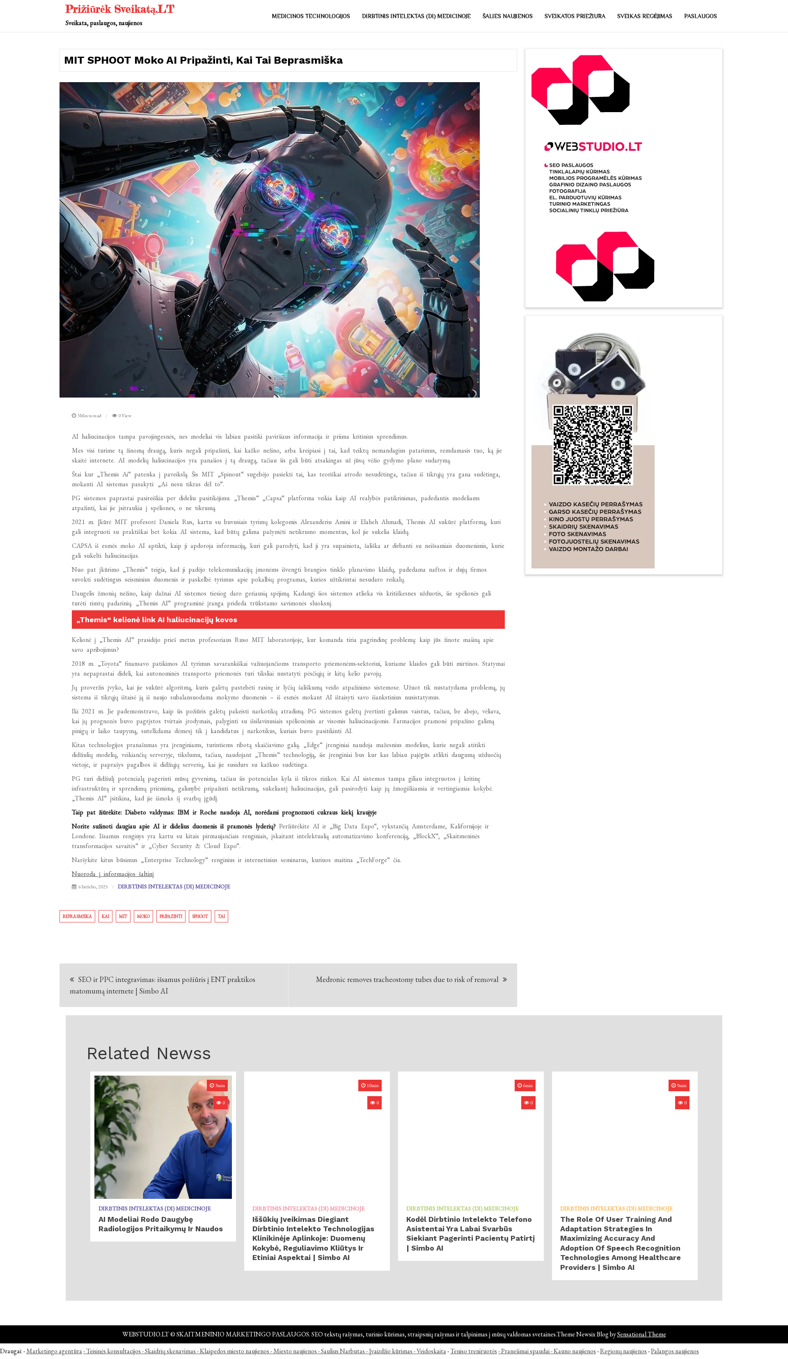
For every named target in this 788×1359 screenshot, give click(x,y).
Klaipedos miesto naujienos (234, 1351)
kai (105, 916)
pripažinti (171, 916)
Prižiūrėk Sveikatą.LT (120, 8)
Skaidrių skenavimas (170, 1351)
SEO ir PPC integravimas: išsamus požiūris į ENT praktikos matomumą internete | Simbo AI (162, 985)
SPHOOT (200, 916)
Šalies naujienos (508, 16)
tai (221, 916)
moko (143, 916)
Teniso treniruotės (473, 1351)
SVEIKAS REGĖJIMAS (644, 16)
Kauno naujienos (575, 1351)
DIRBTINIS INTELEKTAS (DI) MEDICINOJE (416, 16)
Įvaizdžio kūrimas (390, 1351)
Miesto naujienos (295, 1351)
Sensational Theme (641, 1334)
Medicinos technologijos (311, 16)
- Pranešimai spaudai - (526, 1351)
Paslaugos (700, 16)
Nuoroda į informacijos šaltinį (113, 873)
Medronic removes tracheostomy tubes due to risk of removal (407, 979)
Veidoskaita (431, 1351)
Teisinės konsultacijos (113, 1351)
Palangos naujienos (675, 1351)
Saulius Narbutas (343, 1351)
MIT (123, 916)
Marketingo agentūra (54, 1351)
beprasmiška (77, 916)
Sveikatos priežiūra (575, 16)
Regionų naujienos (623, 1351)
